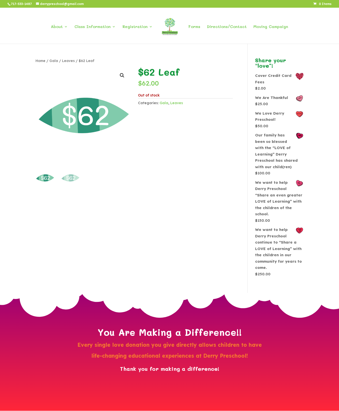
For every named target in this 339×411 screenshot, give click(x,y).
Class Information (92, 27)
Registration (135, 27)
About (57, 27)
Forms (194, 27)
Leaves (68, 61)
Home (40, 61)
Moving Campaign (270, 27)
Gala (53, 61)
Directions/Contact (227, 27)
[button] (122, 75)
